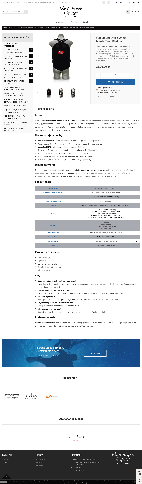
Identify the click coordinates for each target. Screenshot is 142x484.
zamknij (3, 482)
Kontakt (86, 22)
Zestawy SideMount (53, 28)
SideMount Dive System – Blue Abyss (30, 28)
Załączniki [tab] (102, 97)
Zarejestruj (136, 2)
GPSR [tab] (112, 97)
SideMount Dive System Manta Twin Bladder (78, 28)
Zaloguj (122, 2)
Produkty (74, 22)
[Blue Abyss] (71, 11)
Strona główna (59, 22)
